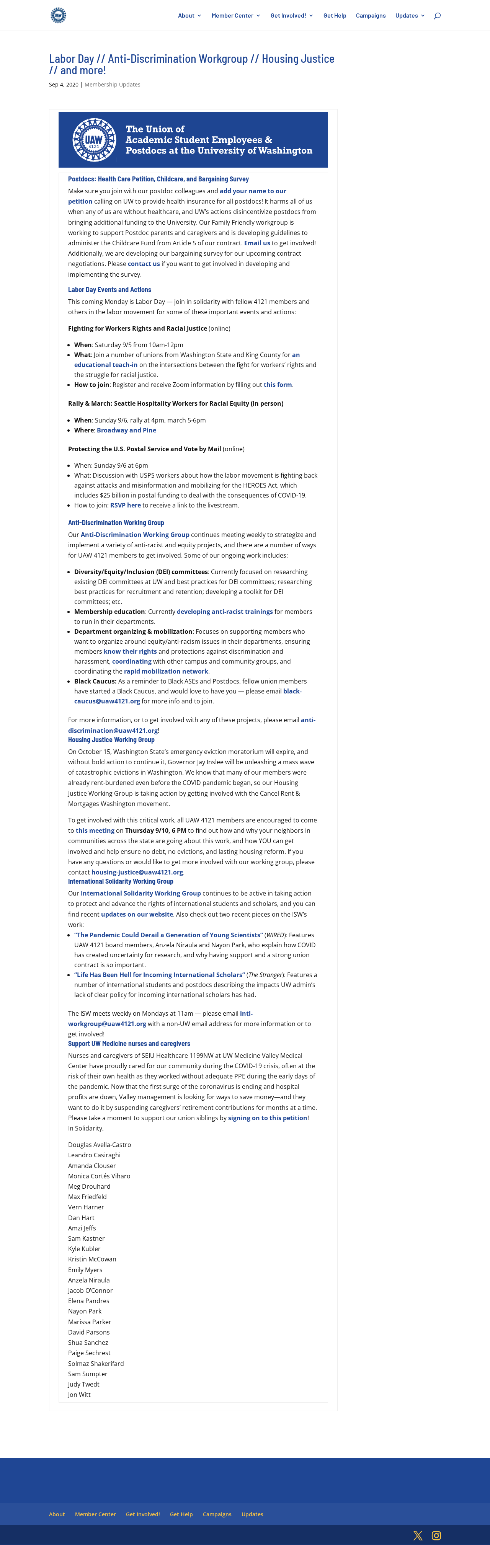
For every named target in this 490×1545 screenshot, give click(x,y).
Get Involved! (288, 16)
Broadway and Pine (126, 430)
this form (278, 384)
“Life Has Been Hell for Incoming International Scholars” (159, 975)
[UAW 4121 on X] (418, 1536)
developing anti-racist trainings (225, 611)
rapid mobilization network (166, 671)
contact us (144, 263)
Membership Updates (112, 84)
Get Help (334, 16)
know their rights (130, 651)
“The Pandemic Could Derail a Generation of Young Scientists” (168, 935)
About (186, 16)
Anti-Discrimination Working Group (135, 534)
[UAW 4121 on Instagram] (436, 1536)
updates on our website (137, 914)
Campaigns (371, 16)
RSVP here (125, 505)
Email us (257, 243)
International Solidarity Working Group (141, 893)
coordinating (132, 661)
